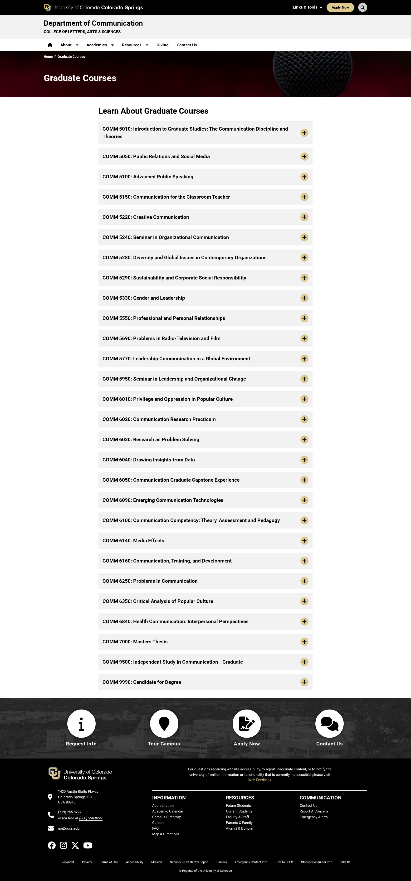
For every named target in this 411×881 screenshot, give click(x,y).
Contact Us (187, 45)
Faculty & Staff (237, 817)
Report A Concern (314, 811)
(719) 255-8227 (69, 812)
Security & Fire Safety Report (189, 862)
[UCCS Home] (93, 7)
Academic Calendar (167, 811)
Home (48, 57)
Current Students (239, 811)
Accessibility (134, 862)
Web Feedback (259, 780)
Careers (158, 823)
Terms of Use (109, 862)
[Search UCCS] (362, 7)
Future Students (238, 805)
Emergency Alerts (314, 817)
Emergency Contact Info (251, 862)
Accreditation (163, 805)
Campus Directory (166, 817)
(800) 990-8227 (91, 818)
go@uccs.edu (68, 828)
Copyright (67, 862)
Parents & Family (239, 823)
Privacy (87, 862)
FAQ (155, 828)
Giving (163, 45)
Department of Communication (93, 23)
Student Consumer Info (316, 862)
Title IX (345, 862)
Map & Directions (166, 834)
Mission (156, 862)
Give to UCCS (284, 862)
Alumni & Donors (239, 828)
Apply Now (340, 7)
